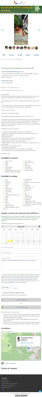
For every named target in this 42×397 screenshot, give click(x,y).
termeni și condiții (5, 381)
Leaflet (27, 359)
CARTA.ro (4, 378)
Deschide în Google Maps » (10, 363)
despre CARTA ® (5, 380)
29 (33, 241)
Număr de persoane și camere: (7, 247)
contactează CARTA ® (6, 387)
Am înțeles (18, 395)
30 (39, 241)
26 (17, 241)
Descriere (11, 55)
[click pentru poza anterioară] (2, 30)
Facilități (20, 55)
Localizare (36, 55)
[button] (28, 348)
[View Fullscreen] (2, 334)
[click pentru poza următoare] (39, 30)
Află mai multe (24, 395)
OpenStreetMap (34, 359)
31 (6, 243)
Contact (28, 55)
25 (12, 241)
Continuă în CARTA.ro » (22, 299)
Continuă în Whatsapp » (22, 307)
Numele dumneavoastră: (6, 252)
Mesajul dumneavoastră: (6, 258)
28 (28, 241)
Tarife (3, 55)
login (3, 389)
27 (23, 241)
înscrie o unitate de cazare (8, 385)
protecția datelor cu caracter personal (9, 383)
